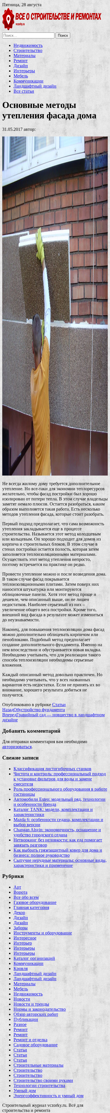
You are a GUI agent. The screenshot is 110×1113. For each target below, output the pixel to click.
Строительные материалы (38, 1065)
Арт (17, 887)
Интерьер (23, 943)
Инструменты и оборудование (43, 932)
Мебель (21, 75)
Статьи (59, 704)
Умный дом (25, 1090)
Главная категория (31, 907)
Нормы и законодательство (40, 1009)
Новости (22, 999)
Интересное (25, 938)
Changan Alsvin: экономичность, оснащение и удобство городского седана (57, 832)
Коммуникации (28, 81)
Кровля (21, 968)
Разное (20, 1024)
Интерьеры (24, 70)
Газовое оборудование (35, 902)
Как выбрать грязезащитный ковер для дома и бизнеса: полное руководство (58, 853)
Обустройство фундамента (33, 709)
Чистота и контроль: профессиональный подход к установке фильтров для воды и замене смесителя (60, 778)
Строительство (28, 50)
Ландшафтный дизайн (35, 86)
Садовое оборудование (36, 1044)
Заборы (21, 927)
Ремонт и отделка (30, 1039)
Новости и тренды (31, 1004)
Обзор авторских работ (36, 1014)
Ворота (20, 892)
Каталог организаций (34, 958)
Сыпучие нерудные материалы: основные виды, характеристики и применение (60, 863)
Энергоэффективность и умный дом (48, 1095)
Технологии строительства (39, 1085)
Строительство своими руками (43, 1080)
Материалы (25, 55)
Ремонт (21, 60)
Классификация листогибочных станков (52, 768)
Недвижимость (28, 45)
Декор (19, 912)
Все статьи (24, 91)
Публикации (26, 1019)
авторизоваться (17, 746)
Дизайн (21, 65)
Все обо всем (26, 897)
